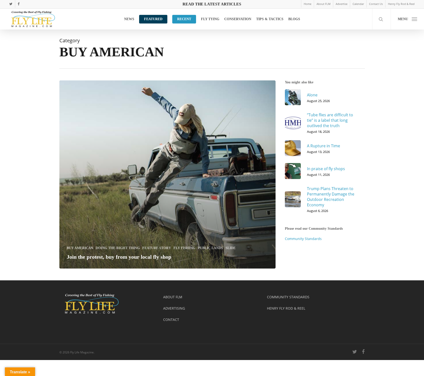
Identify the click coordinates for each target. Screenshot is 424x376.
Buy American (80, 248)
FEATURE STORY (156, 248)
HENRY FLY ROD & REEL (286, 308)
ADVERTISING (174, 308)
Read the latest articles (212, 4)
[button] (407, 19)
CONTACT (171, 319)
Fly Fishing (184, 248)
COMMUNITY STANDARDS (288, 297)
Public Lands (210, 248)
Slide (230, 248)
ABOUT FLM (172, 297)
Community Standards (303, 238)
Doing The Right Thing (118, 248)
